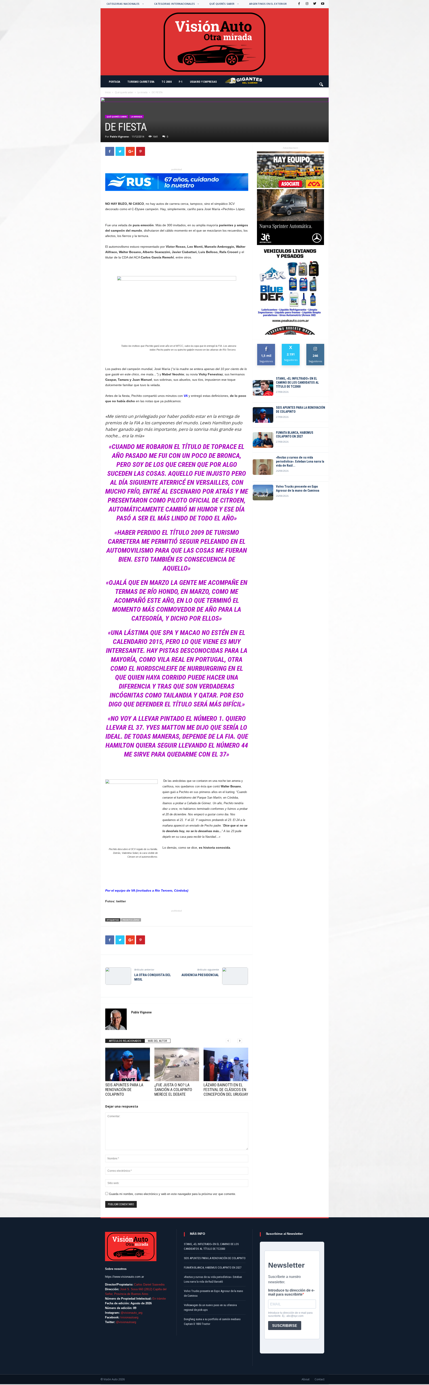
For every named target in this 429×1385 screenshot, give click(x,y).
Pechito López (131, 919)
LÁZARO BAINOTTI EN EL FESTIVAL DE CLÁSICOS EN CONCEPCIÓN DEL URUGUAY (226, 1090)
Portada (114, 81)
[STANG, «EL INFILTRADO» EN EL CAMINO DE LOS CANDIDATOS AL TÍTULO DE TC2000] (263, 388)
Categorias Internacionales (174, 3)
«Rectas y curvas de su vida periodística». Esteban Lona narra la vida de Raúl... (300, 461)
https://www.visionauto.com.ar (124, 1276)
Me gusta (266, 345)
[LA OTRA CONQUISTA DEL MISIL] (118, 976)
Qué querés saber (221, 3)
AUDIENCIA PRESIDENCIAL (200, 975)
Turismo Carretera (140, 81)
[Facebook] (299, 4)
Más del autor (157, 1040)
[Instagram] (306, 4)
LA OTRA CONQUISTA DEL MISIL (152, 977)
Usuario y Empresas (203, 81)
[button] (321, 82)
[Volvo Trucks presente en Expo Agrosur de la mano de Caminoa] (263, 492)
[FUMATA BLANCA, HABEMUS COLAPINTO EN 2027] (263, 440)
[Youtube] (322, 4)
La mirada (142, 92)
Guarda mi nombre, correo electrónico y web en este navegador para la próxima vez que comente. (172, 1194)
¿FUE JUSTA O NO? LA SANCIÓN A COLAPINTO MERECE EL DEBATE (173, 1090)
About (305, 1379)
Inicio (108, 92)
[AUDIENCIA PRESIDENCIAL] (235, 976)
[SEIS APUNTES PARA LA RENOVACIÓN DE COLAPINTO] (127, 1064)
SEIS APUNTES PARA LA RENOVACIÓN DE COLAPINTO (124, 1090)
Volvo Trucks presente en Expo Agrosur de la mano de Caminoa (297, 488)
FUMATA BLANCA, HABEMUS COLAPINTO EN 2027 (294, 434)
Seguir (315, 345)
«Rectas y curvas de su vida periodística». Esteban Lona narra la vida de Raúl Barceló (213, 1279)
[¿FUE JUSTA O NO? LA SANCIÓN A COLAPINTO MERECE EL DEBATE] (176, 1064)
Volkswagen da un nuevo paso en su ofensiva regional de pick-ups (210, 1307)
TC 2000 (167, 81)
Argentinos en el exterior (268, 3)
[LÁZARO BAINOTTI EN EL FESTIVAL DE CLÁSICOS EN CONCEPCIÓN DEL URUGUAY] (226, 1064)
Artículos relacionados (125, 1040)
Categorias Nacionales (123, 3)
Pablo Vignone (119, 136)
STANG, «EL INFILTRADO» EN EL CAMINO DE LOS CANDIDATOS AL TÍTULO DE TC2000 (297, 382)
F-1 (181, 81)
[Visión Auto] (215, 41)
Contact (319, 1379)
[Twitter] (314, 4)
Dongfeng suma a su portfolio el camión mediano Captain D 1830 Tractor (212, 1321)
